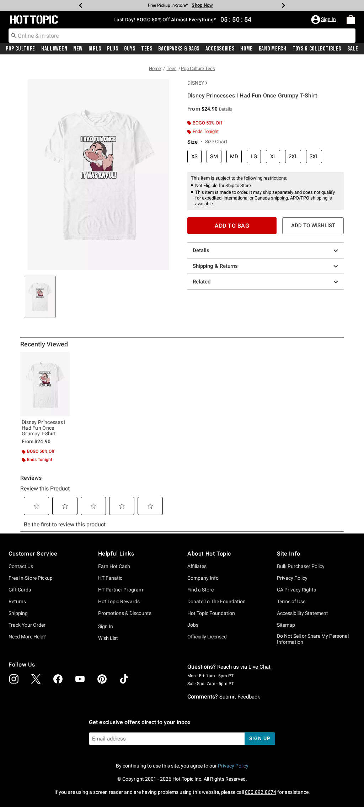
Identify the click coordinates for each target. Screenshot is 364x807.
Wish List (108, 638)
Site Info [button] (288, 553)
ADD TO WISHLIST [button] (313, 225)
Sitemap (286, 625)
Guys (129, 48)
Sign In (105, 626)
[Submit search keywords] (14, 35)
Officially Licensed (207, 636)
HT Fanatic (110, 578)
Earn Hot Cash (114, 566)
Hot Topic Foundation (211, 613)
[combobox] (182, 35)
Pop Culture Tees (198, 68)
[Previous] (80, 5)
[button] (324, 19)
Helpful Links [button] (116, 553)
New (77, 48)
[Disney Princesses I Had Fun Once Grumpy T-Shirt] (45, 384)
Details (201, 250)
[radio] (194, 157)
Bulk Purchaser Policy (301, 566)
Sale (352, 48)
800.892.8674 (260, 792)
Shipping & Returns (215, 266)
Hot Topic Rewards (119, 601)
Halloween (54, 48)
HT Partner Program (120, 590)
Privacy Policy (292, 578)
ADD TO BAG (232, 225)
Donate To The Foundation (216, 601)
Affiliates (197, 566)
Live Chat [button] (259, 667)
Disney (195, 83)
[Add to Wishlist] (63, 359)
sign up (259, 738)
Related (201, 281)
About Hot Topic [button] (209, 553)
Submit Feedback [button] (239, 697)
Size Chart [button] (216, 141)
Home (246, 48)
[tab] (39, 296)
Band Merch (273, 48)
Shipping (18, 613)
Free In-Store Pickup (31, 578)
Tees (146, 48)
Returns (17, 601)
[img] (14, 679)
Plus (112, 48)
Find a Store (200, 590)
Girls (95, 48)
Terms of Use (291, 601)
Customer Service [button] (33, 553)
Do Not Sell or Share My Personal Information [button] (313, 639)
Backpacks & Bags (178, 48)
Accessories (220, 48)
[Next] (283, 5)
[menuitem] (350, 19)
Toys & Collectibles (317, 48)
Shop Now (202, 5)
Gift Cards (20, 590)
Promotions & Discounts (124, 613)
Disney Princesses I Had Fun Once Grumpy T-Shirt (44, 427)
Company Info (203, 578)
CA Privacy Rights (296, 590)
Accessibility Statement (302, 613)
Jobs (192, 625)
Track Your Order (27, 625)
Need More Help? (27, 636)
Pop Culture (20, 48)
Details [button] (225, 109)
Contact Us (21, 566)
